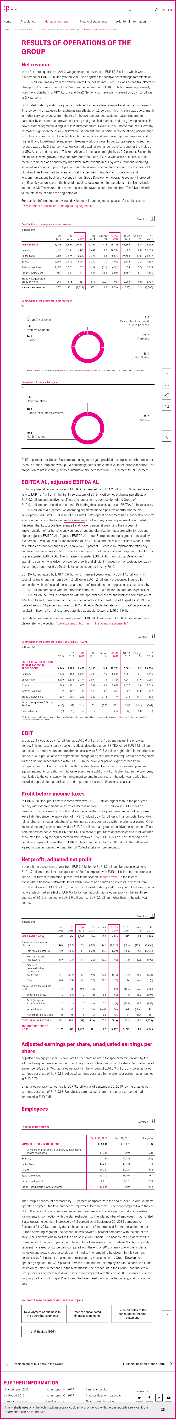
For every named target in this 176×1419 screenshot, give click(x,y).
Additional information (131, 21)
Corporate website (15, 1401)
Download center (56, 1401)
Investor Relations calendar (103, 1395)
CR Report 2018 (13, 1395)
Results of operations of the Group (101, 29)
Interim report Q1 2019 (59, 1395)
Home (7, 29)
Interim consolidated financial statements (87, 1314)
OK (163, 1410)
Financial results (96, 1389)
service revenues (45, 116)
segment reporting (95, 370)
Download (142, 219)
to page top (166, 1315)
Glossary (166, 407)
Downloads (166, 373)
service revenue (74, 520)
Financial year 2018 (16, 1389)
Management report (57, 21)
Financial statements (93, 21)
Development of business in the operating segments (57, 206)
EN (170, 10)
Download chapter (166, 384)
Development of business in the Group (59, 29)
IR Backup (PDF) (39, 1331)
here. (43, 1412)
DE (164, 10)
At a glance (27, 21)
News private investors (100, 1401)
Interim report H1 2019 (59, 1389)
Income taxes (109, 877)
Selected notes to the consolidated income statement (132, 1313)
